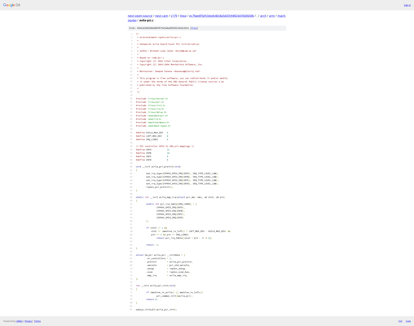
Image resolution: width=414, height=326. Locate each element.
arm (272, 16)
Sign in (407, 5)
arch (263, 16)
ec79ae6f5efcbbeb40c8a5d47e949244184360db (221, 16)
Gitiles (19, 321)
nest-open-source (140, 16)
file (194, 28)
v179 (174, 16)
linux (183, 16)
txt (400, 321)
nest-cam (161, 16)
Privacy (28, 321)
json (408, 321)
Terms (37, 321)
